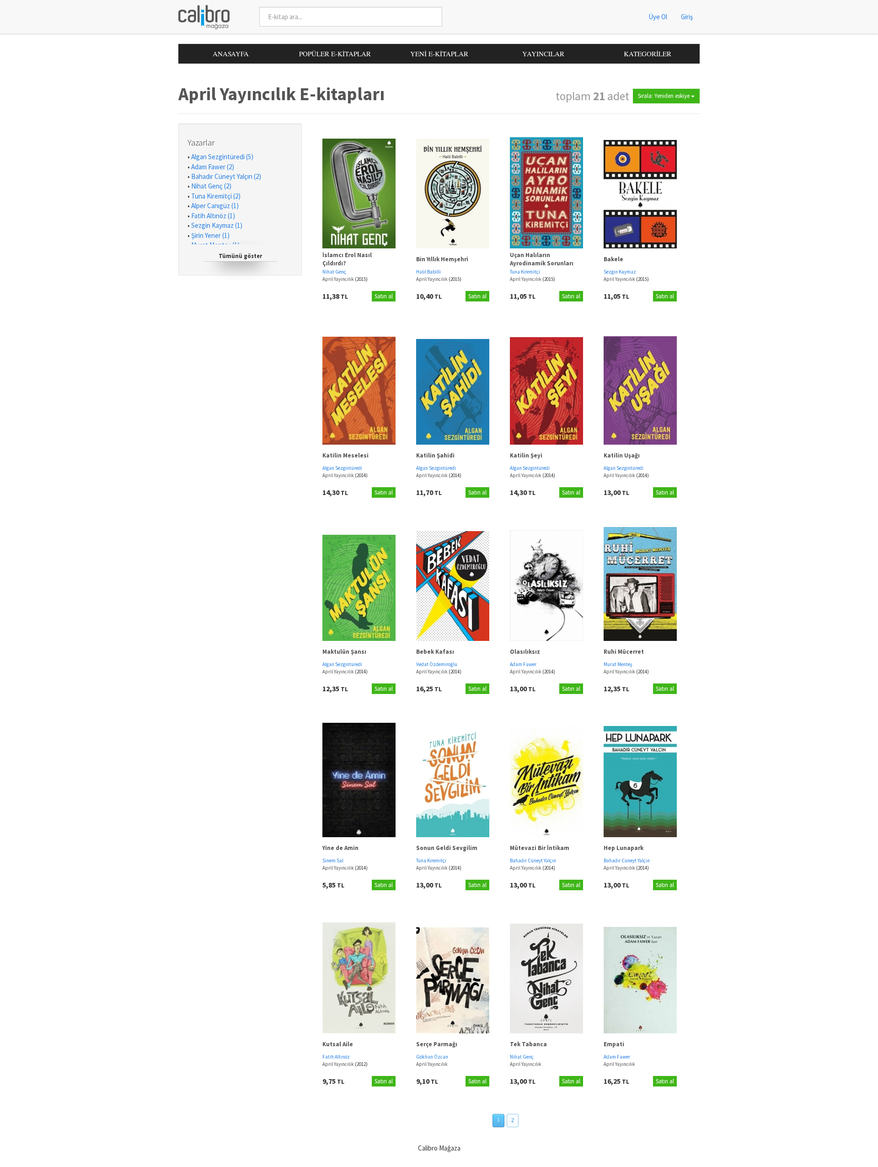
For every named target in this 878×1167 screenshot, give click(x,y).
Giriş (687, 16)
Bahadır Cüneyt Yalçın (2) (226, 176)
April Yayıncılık (338, 279)
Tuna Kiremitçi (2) (216, 196)
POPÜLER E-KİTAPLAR (335, 53)
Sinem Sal (332, 860)
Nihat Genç (334, 272)
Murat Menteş (618, 664)
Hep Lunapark (623, 848)
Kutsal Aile (337, 1044)
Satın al (384, 296)
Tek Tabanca (528, 1044)
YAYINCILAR (543, 53)
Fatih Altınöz (336, 1057)
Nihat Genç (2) (211, 186)
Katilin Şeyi (526, 455)
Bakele (613, 259)
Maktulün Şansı (344, 652)
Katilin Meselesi (345, 455)
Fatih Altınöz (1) (213, 215)
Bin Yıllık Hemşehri (442, 259)
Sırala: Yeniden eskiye (664, 96)
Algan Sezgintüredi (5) (222, 156)
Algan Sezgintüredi (342, 468)
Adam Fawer (523, 664)
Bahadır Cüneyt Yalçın (533, 860)
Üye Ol (657, 16)
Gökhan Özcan (432, 1057)
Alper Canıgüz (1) (215, 205)
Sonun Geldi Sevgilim (446, 848)
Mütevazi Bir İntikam (539, 848)
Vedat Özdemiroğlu (436, 664)
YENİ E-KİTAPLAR (439, 53)
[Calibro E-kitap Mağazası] (200, 16)
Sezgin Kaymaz (620, 272)
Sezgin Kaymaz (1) (216, 225)
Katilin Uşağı (622, 455)
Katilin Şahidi (435, 455)
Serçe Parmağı (436, 1044)
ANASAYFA (231, 53)
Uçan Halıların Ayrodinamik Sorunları (541, 259)
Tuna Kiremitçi (525, 272)
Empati (614, 1044)
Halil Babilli (428, 272)
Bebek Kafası (435, 652)
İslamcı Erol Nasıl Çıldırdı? (347, 259)
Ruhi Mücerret (624, 652)
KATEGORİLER (647, 53)
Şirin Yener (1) (210, 235)
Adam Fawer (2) (212, 166)
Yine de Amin (340, 848)
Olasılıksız (525, 652)
